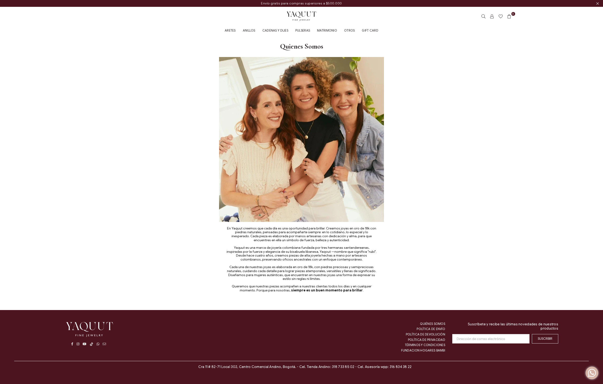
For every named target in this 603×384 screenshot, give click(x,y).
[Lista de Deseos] (500, 16)
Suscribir (545, 339)
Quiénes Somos (432, 324)
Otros (349, 31)
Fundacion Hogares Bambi (423, 350)
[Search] (483, 16)
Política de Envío (431, 329)
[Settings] (492, 16)
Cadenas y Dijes (275, 31)
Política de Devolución (425, 334)
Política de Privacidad (426, 340)
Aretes (230, 31)
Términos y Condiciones (425, 345)
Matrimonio (327, 31)
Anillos (249, 31)
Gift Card (370, 31)
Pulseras (302, 31)
